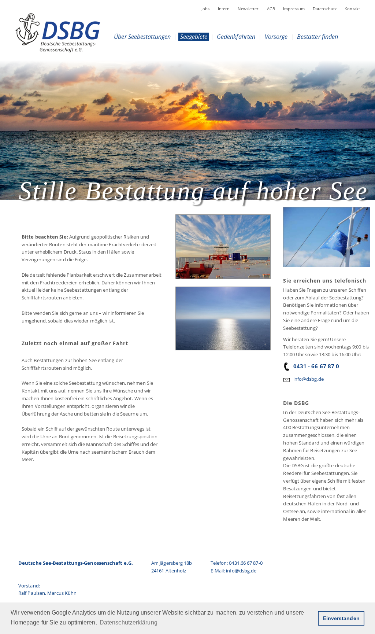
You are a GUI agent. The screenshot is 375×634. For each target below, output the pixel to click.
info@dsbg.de (308, 379)
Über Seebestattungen (142, 37)
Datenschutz (325, 8)
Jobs (205, 8)
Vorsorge (276, 37)
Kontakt (352, 8)
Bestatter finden (318, 37)
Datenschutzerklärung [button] (128, 622)
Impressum (294, 8)
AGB (271, 8)
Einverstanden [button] (341, 618)
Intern (224, 8)
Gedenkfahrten (236, 37)
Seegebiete (193, 37)
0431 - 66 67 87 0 (316, 366)
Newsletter (248, 8)
